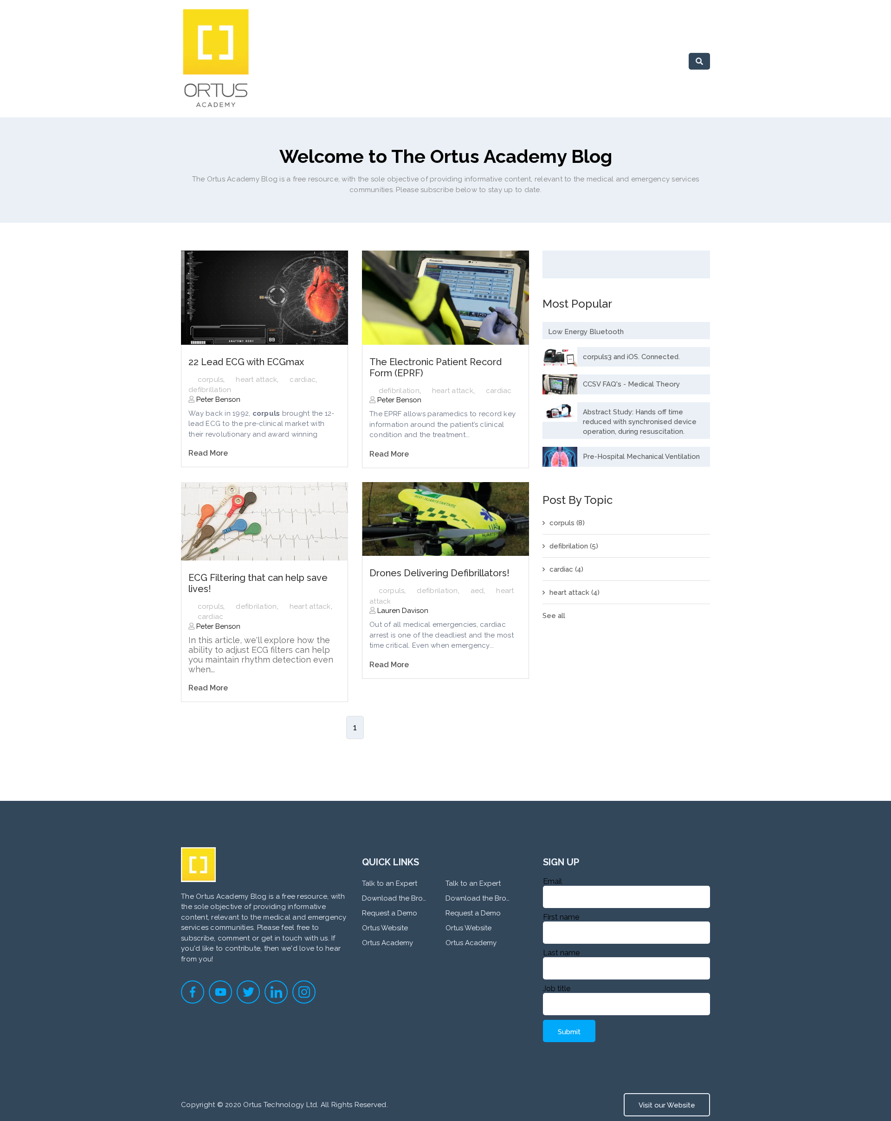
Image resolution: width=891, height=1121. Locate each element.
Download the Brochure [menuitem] (394, 898)
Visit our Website (667, 1105)
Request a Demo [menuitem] (389, 913)
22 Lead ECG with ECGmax (246, 361)
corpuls (211, 379)
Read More (208, 453)
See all (553, 616)
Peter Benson (217, 399)
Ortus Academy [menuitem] (387, 943)
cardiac (303, 379)
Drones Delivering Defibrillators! (439, 573)
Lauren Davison (401, 610)
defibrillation (210, 390)
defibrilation (399, 391)
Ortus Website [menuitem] (385, 928)
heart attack (256, 379)
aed (477, 590)
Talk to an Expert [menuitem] (389, 883)
